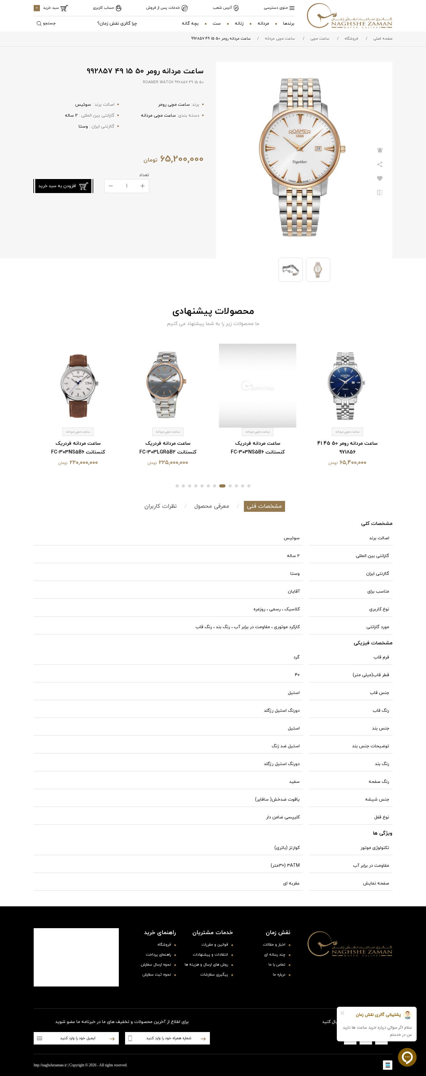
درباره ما (279, 974)
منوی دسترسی (276, 7)
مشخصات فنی (264, 506)
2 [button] (242, 485)
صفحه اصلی (382, 38)
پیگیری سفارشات (214, 974)
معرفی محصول (211, 506)
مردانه (263, 24)
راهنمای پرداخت (158, 954)
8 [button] (202, 485)
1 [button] (248, 485)
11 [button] (183, 485)
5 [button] (222, 485)
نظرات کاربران (160, 506)
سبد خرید (47, 7)
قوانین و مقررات (214, 944)
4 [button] (230, 485)
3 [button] (236, 485)
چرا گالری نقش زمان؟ (117, 24)
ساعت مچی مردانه (280, 38)
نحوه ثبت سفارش (157, 974)
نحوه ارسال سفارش (156, 964)
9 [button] (195, 485)
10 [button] (189, 485)
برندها (288, 24)
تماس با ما (277, 964)
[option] (347, 406)
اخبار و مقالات (274, 944)
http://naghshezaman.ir (50, 1065)
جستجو (49, 23)
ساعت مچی (319, 38)
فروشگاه (351, 38)
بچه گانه (190, 24)
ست (217, 24)
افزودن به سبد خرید (57, 186)
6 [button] (214, 485)
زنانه (239, 24)
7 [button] (208, 485)
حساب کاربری (103, 7)
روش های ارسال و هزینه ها (206, 964)
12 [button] (177, 485)
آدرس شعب (222, 7)
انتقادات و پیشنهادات (210, 954)
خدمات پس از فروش (163, 7)
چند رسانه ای (274, 954)
